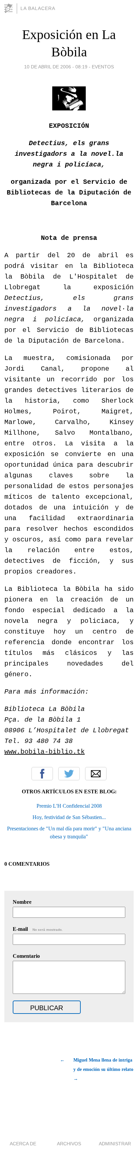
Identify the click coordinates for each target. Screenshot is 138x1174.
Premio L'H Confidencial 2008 (69, 806)
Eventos (103, 66)
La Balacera (37, 8)
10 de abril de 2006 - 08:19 (55, 66)
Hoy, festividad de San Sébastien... (69, 817)
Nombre (22, 902)
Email (96, 773)
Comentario (26, 956)
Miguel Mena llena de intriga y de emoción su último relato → (103, 1069)
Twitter (69, 773)
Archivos (69, 1143)
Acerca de (23, 1143)
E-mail (38, 929)
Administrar (115, 1143)
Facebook (42, 773)
